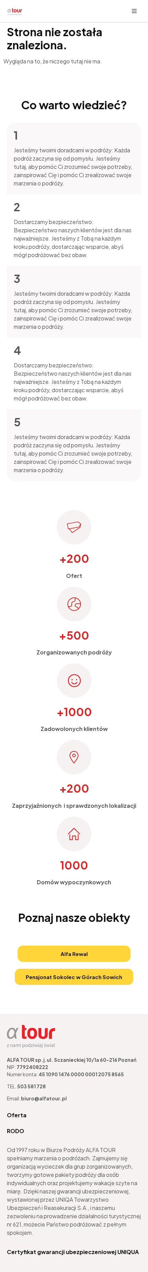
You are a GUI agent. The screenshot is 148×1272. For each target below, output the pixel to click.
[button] (134, 11)
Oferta (17, 1115)
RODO (15, 1130)
